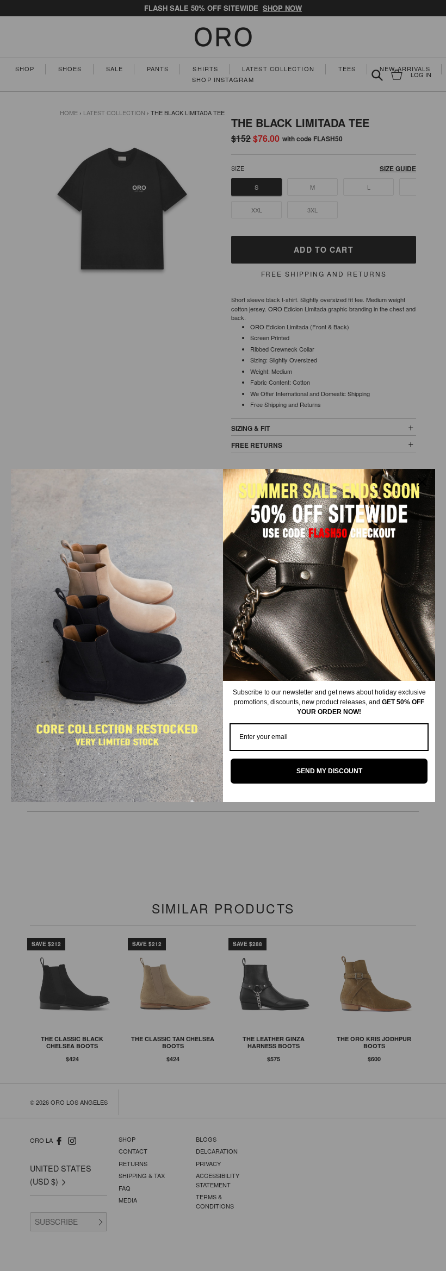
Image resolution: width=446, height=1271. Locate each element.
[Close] (422, 482)
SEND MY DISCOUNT (329, 771)
